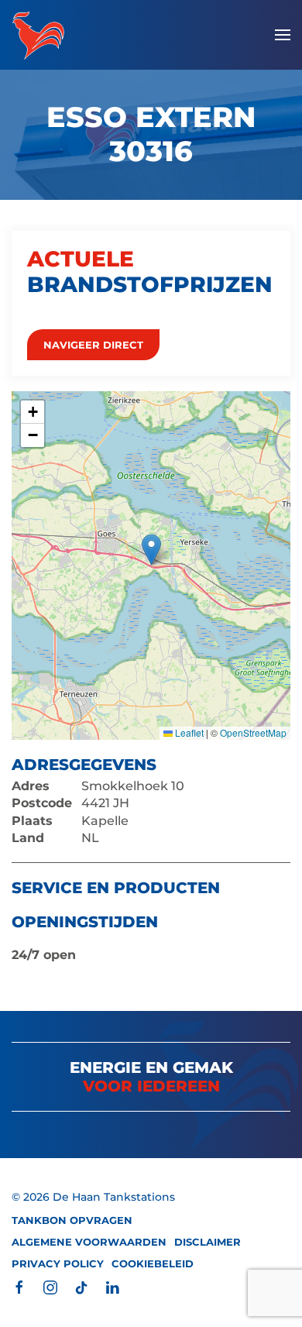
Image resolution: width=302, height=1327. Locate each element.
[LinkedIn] (112, 1286)
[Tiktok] (81, 1286)
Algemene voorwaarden (89, 1242)
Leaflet (188, 732)
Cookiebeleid (153, 1263)
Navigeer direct (93, 345)
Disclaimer (207, 1242)
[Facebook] (19, 1286)
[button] (282, 35)
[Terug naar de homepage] (38, 35)
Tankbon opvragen (72, 1220)
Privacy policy (58, 1263)
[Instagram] (50, 1286)
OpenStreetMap (253, 732)
